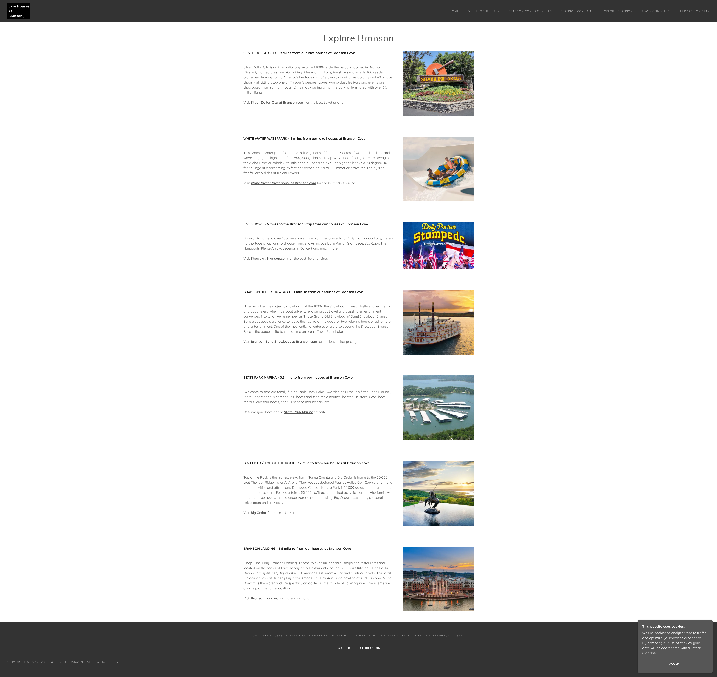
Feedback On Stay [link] (694, 11)
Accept (675, 663)
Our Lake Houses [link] (268, 635)
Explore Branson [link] (617, 11)
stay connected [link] (656, 11)
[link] (18, 11)
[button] (482, 11)
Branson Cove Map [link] (577, 11)
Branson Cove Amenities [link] (530, 11)
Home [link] (454, 11)
